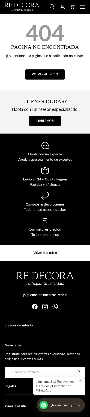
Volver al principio (45, 252)
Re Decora (19, 405)
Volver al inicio (45, 74)
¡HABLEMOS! (45, 121)
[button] (72, 7)
